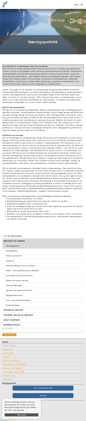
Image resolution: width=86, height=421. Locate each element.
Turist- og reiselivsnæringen (18, 300)
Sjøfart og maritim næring (17, 280)
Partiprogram (8, 353)
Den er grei (21, 415)
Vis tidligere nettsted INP (13, 372)
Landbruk (10, 261)
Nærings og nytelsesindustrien (19, 290)
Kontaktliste (7, 349)
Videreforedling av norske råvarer (20, 266)
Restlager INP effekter (12, 368)
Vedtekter (6, 357)
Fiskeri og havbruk (14, 256)
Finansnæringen (13, 305)
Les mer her (18, 410)
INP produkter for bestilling (14, 364)
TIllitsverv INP (8, 376)
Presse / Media (9, 345)
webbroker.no (12, 420)
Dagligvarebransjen (14, 295)
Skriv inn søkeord (7, 328)
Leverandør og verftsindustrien (19, 276)
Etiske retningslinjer (11, 361)
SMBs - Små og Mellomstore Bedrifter (22, 271)
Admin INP (7, 379)
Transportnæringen (14, 285)
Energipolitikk (12, 251)
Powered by (8, 420)
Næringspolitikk (12, 246)
